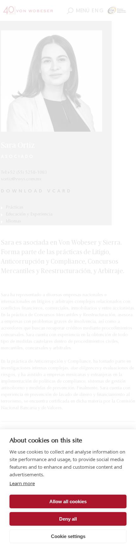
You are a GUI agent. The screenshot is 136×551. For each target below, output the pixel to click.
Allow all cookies (68, 501)
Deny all (68, 519)
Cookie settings (68, 536)
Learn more (22, 483)
